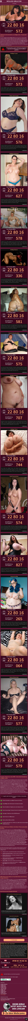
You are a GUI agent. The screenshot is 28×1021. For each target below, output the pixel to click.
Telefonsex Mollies (17, 829)
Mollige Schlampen (4, 984)
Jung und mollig (3, 988)
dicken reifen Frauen (9, 883)
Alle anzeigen (3, 994)
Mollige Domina (3, 987)
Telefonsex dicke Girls (10, 833)
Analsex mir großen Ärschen (7, 853)
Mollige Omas (3, 992)
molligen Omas (18, 883)
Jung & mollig (4, 860)
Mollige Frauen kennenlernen (16, 1017)
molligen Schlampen (14, 783)
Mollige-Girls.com (14, 1)
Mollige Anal (3, 990)
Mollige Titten (3, 989)
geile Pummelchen (20, 786)
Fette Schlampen (4, 993)
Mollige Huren (3, 985)
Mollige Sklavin (3, 986)
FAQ (10, 1017)
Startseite (14, 3)
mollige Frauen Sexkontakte (21, 842)
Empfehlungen (25, 1017)
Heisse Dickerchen (12, 880)
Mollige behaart (3, 991)
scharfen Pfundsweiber (22, 879)
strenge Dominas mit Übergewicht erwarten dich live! (12, 858)
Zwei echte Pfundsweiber (5, 999)
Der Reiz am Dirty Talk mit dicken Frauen (8, 998)
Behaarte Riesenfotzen (6, 855)
